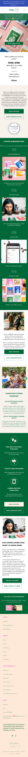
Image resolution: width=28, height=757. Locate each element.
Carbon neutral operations (8, 685)
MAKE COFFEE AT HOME (12, 586)
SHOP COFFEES (14, 48)
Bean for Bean (6, 678)
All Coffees (5, 621)
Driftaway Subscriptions (8, 625)
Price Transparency (6, 689)
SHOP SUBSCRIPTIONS (14, 117)
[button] (3, 10)
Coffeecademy (6, 647)
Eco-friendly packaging (7, 674)
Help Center (5, 704)
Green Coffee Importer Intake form (10, 693)
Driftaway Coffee (9, 751)
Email (4, 708)
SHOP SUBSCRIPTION (14, 43)
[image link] (14, 610)
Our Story (5, 644)
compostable (11, 472)
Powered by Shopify (15, 751)
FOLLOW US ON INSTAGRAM (14, 597)
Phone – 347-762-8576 (7, 712)
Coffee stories (6, 670)
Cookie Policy (6, 659)
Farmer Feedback (6, 682)
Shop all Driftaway (7, 629)
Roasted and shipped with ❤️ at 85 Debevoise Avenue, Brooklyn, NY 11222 (14, 717)
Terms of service (11, 753)
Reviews (4, 651)
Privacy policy (23, 751)
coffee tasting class (14, 223)
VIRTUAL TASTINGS (12, 580)
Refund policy (18, 753)
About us (5, 640)
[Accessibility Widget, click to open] (25, 378)
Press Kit (5, 655)
